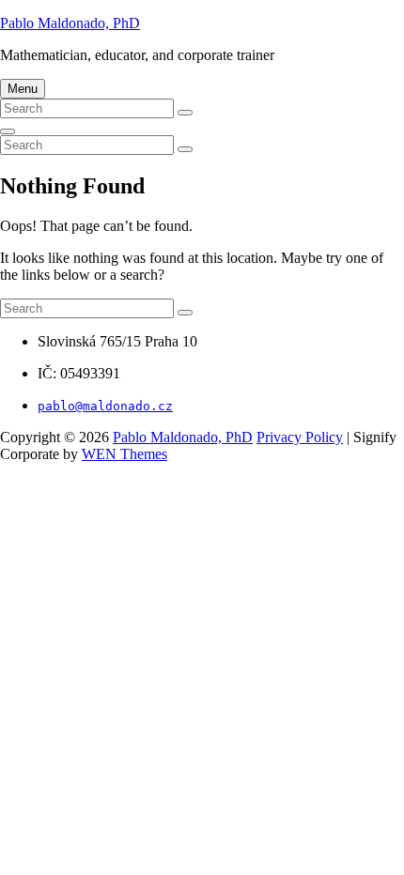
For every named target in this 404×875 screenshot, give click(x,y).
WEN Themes (124, 454)
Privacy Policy (299, 437)
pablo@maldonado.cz (105, 406)
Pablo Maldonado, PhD (70, 23)
